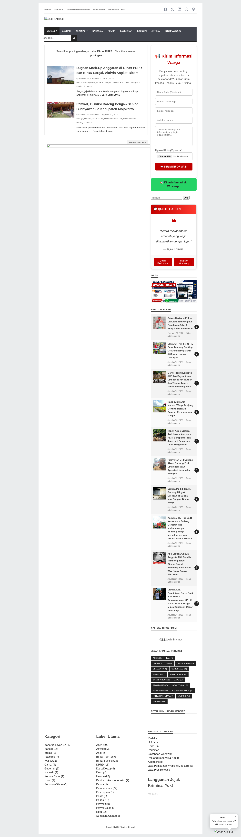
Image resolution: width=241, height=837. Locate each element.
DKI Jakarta (160, 669)
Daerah (66, 31)
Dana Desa (105, 768)
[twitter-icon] (172, 9)
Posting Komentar (84, 86)
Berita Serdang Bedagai (87, 82)
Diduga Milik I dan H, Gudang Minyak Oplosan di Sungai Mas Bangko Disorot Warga (179, 496)
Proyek (103, 804)
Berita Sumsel (107, 760)
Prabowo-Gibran (55, 784)
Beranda (52, 31)
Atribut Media (155, 761)
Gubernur (51, 768)
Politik (111, 31)
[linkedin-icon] (179, 9)
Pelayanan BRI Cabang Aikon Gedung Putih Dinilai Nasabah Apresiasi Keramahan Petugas (180, 466)
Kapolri (51, 748)
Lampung (184, 696)
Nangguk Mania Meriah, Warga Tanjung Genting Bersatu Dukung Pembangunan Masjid (180, 408)
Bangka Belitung (162, 663)
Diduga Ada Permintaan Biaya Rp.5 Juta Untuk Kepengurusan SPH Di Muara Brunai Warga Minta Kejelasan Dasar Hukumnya (180, 600)
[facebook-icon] (165, 9)
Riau (101, 811)
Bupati (50, 752)
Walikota (51, 760)
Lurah (49, 780)
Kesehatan (126, 31)
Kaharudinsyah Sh (57, 745)
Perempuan (105, 792)
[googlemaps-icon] (193, 9)
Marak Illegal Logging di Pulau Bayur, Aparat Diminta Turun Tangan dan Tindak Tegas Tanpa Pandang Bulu (180, 379)
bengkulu (159, 701)
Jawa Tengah (180, 685)
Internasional (173, 31)
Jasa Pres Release (159, 769)
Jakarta (159, 674)
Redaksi (153, 738)
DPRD (102, 764)
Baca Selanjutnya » (112, 94)
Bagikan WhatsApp (184, 262)
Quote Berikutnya (162, 262)
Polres (102, 800)
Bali (169, 658)
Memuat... (153, 794)
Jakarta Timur (161, 680)
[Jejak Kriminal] (54, 20)
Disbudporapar (111, 119)
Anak (101, 752)
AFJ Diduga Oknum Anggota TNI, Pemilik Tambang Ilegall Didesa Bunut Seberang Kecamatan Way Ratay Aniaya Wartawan (179, 564)
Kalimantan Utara (163, 696)
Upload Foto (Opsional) (168, 150)
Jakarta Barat (178, 674)
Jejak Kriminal (128, 827)
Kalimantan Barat (182, 691)
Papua (102, 784)
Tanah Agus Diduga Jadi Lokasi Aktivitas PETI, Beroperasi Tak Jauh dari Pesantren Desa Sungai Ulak (179, 437)
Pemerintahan (129, 119)
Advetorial (99, 9)
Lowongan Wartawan (78, 9)
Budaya (79, 119)
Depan (47, 9)
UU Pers (153, 742)
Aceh (157, 658)
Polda (101, 796)
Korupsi (134, 82)
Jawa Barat (160, 685)
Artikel (155, 31)
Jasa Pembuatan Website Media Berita (170, 765)
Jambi (178, 680)
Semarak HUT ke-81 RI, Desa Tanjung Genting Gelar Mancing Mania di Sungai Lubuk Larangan (180, 350)
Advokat (103, 748)
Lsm (120, 119)
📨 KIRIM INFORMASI (173, 166)
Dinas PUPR (117, 82)
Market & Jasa (116, 9)
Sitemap (58, 9)
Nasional (97, 31)
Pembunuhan (106, 788)
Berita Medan (185, 663)
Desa (101, 772)
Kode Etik (153, 746)
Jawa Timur (160, 691)
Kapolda (51, 772)
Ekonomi (142, 31)
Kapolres (51, 756)
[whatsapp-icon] (186, 9)
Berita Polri (106, 756)
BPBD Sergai (105, 82)
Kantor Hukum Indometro (112, 780)
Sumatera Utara (108, 815)
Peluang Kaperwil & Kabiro (164, 758)
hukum (127, 82)
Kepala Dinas (54, 776)
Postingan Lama (137, 142)
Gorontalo (179, 669)
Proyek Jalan (105, 808)
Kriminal (80, 31)
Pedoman (153, 750)
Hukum (103, 776)
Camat (50, 764)
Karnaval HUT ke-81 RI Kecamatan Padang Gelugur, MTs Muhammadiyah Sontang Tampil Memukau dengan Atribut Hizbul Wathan (180, 528)
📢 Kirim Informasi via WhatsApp (173, 184)
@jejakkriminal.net (170, 639)
